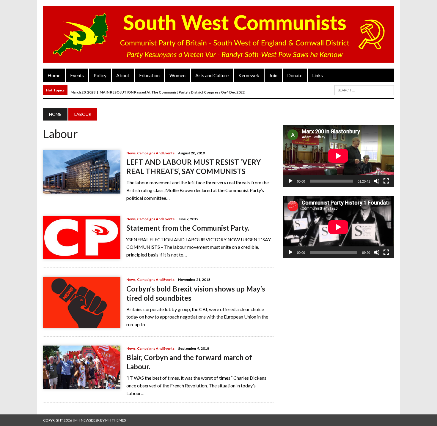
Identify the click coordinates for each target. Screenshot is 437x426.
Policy (100, 75)
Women (177, 75)
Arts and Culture (212, 75)
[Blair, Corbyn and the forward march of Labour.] (81, 385)
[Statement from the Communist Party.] (81, 255)
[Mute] (377, 181)
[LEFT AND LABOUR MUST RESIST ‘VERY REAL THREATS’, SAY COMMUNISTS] (81, 189)
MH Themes (115, 420)
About (122, 75)
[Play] (290, 181)
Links (317, 75)
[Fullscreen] (386, 181)
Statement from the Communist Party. (187, 228)
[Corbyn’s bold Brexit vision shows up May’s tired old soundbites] (81, 324)
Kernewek (248, 75)
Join (273, 75)
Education (149, 75)
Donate (294, 75)
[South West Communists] (218, 34)
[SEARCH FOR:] (364, 89)
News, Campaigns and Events (150, 153)
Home (54, 75)
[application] (338, 156)
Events (77, 75)
